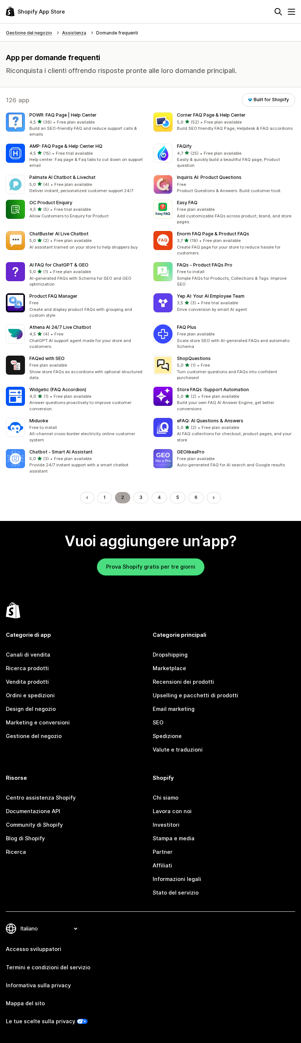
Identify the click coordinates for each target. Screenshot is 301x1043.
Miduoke (38, 420)
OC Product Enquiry (50, 202)
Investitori (166, 825)
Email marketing (174, 709)
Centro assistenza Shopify (41, 797)
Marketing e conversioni (38, 722)
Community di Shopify (34, 825)
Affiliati (162, 865)
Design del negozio (31, 709)
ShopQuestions (194, 358)
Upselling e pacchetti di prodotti (195, 695)
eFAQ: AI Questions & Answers (210, 420)
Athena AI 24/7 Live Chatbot (60, 327)
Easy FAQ (187, 202)
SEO (158, 722)
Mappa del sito (25, 1003)
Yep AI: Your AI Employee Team (210, 296)
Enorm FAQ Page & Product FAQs (213, 233)
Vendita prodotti (27, 682)
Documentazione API (33, 811)
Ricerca (16, 852)
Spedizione (167, 736)
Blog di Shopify (25, 838)
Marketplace (169, 668)
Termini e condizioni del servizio (48, 967)
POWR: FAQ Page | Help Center (63, 115)
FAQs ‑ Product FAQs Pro (204, 265)
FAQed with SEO (47, 358)
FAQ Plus (186, 327)
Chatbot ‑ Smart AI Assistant (61, 452)
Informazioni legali (177, 879)
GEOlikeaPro (190, 452)
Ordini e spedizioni (30, 695)
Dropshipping (170, 654)
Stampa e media (174, 838)
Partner (163, 852)
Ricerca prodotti (27, 668)
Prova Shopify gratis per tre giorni (150, 566)
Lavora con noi (172, 811)
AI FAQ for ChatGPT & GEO (58, 265)
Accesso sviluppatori (33, 949)
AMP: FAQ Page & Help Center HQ (65, 146)
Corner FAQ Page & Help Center (211, 115)
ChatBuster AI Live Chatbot (58, 233)
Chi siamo (165, 797)
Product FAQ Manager (53, 296)
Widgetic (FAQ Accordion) (57, 389)
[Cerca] (278, 11)
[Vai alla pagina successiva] (214, 497)
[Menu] (291, 11)
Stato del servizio (176, 892)
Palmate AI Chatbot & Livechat (62, 177)
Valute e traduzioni (178, 749)
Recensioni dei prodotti (183, 682)
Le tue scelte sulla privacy (40, 1021)
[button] (77, 125)
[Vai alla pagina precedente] (87, 497)
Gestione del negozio (34, 736)
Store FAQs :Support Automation (213, 389)
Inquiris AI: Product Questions (209, 177)
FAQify (184, 146)
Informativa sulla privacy (38, 985)
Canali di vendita (28, 654)
